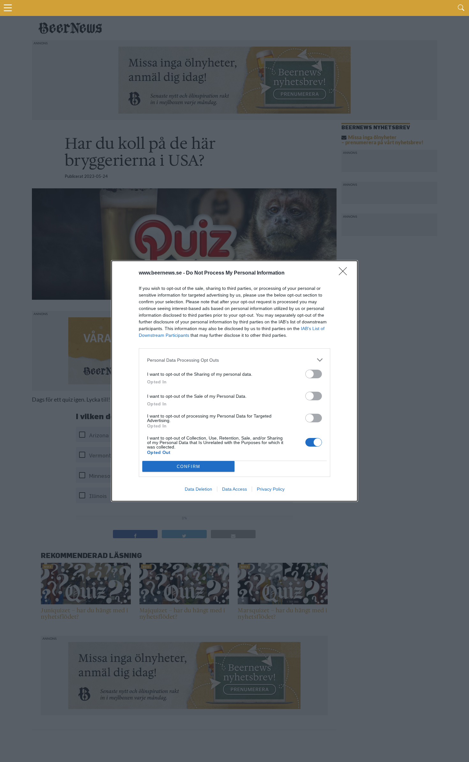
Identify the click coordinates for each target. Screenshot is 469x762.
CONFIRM (188, 466)
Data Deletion (198, 489)
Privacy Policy (271, 489)
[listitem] (234, 360)
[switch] (313, 374)
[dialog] (234, 381)
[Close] (345, 273)
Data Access (234, 489)
